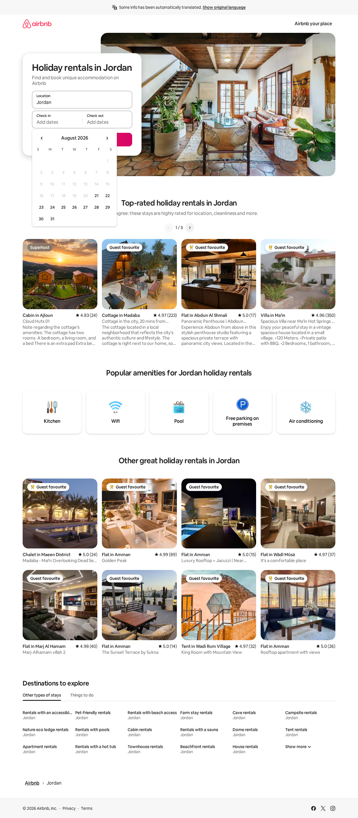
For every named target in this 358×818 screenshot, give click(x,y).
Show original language (224, 7)
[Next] (189, 227)
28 (96, 207)
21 (96, 195)
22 (107, 195)
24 (52, 207)
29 (107, 207)
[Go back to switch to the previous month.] (42, 138)
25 (63, 207)
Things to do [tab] (82, 695)
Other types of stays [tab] (42, 695)
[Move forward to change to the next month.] (107, 138)
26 (74, 207)
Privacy (69, 808)
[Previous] (168, 227)
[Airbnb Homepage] (37, 24)
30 (41, 218)
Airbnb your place (313, 24)
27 (85, 207)
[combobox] (82, 102)
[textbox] (57, 122)
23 (41, 207)
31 (52, 218)
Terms (87, 808)
